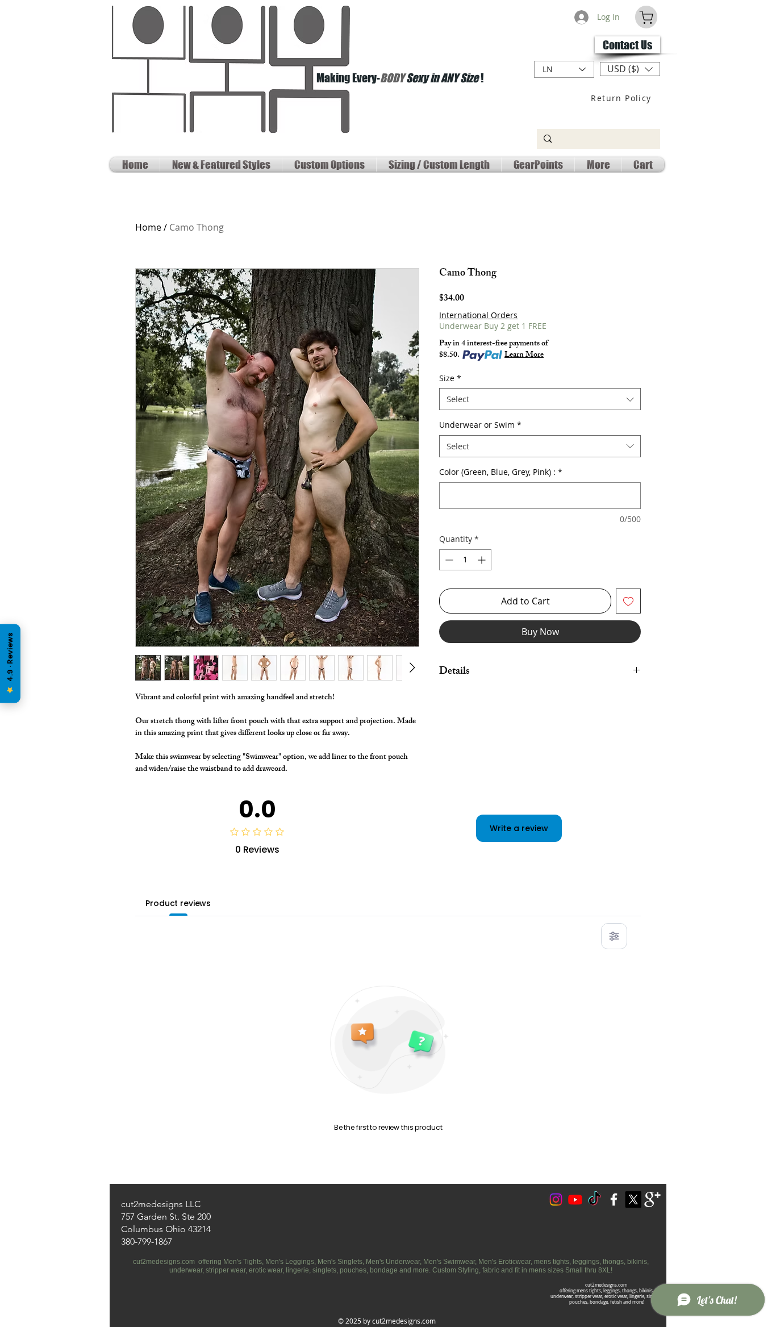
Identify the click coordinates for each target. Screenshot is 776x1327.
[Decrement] (448, 560)
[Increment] (482, 560)
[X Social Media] (633, 1199)
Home (148, 227)
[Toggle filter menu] (614, 936)
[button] (630, 69)
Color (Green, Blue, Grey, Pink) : (500, 471)
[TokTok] (594, 1199)
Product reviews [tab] (178, 903)
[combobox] (540, 399)
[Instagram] (556, 1199)
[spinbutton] (465, 560)
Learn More (524, 355)
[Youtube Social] (575, 1199)
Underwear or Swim (480, 424)
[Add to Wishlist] (628, 601)
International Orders (478, 315)
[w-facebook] (614, 1199)
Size (450, 378)
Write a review (519, 828)
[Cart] (646, 17)
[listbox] (630, 69)
